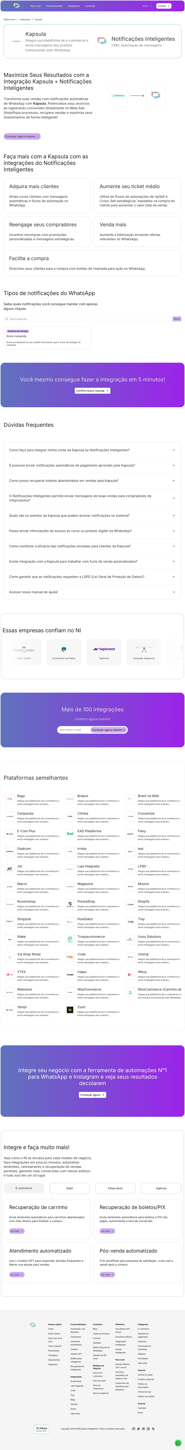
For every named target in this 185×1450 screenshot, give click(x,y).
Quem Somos (54, 1333)
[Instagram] (143, 1428)
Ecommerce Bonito (123, 1337)
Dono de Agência (100, 1393)
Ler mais (15, 1231)
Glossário (97, 1343)
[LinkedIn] (148, 1428)
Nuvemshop (76, 1381)
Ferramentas (53, 1350)
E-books (96, 1338)
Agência (161, 1188)
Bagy (73, 1399)
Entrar (140, 1412)
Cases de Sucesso (101, 1333)
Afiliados (141, 1354)
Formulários (143, 1358)
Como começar (55, 1346)
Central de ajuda (145, 1375)
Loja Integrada (77, 1386)
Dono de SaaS (99, 1380)
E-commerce (24, 1188)
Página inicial (9, 19)
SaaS (69, 1188)
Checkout (142, 1341)
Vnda (73, 1390)
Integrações (74, 6)
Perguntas (52, 1364)
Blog (95, 1329)
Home (50, 1329)
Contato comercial (146, 1379)
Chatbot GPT (76, 1354)
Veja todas (75, 1413)
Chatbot (74, 1349)
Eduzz (73, 1409)
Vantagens (53, 1355)
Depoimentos (54, 1360)
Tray (72, 1395)
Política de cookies (146, 1396)
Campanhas (76, 1337)
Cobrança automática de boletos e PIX (121, 1375)
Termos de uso (144, 1392)
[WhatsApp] (178, 1443)
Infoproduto (115, 1188)
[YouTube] (133, 1428)
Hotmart (74, 1404)
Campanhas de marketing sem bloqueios (122, 1386)
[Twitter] (153, 1428)
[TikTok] (138, 1428)
